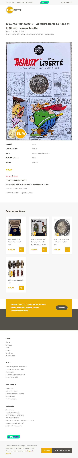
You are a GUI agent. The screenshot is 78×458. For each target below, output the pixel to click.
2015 (22, 32)
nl (65, 2)
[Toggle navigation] (69, 10)
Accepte (47, 450)
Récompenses (10, 356)
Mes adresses (10, 396)
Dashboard (9, 388)
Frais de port (10, 372)
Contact (9, 350)
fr (68, 2)
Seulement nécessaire (62, 450)
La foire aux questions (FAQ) (15, 375)
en (71, 2)
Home (8, 32)
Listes (8, 348)
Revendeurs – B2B (12, 377)
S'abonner (61, 308)
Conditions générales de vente (16, 367)
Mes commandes (12, 391)
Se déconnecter (11, 399)
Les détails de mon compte (15, 394)
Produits (15, 32)
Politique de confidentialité (15, 369)
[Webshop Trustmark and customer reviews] (47, 2)
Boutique (9, 345)
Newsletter (9, 353)
